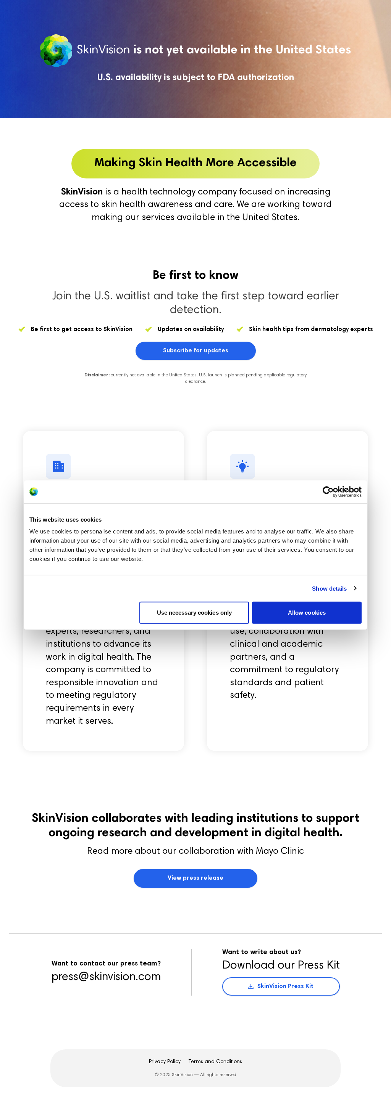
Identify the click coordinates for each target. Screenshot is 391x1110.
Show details (329, 588)
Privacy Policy (165, 1062)
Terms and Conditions (215, 1062)
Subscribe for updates (195, 351)
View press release (195, 878)
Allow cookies (307, 612)
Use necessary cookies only (194, 612)
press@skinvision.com (106, 977)
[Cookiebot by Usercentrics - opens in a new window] (328, 491)
